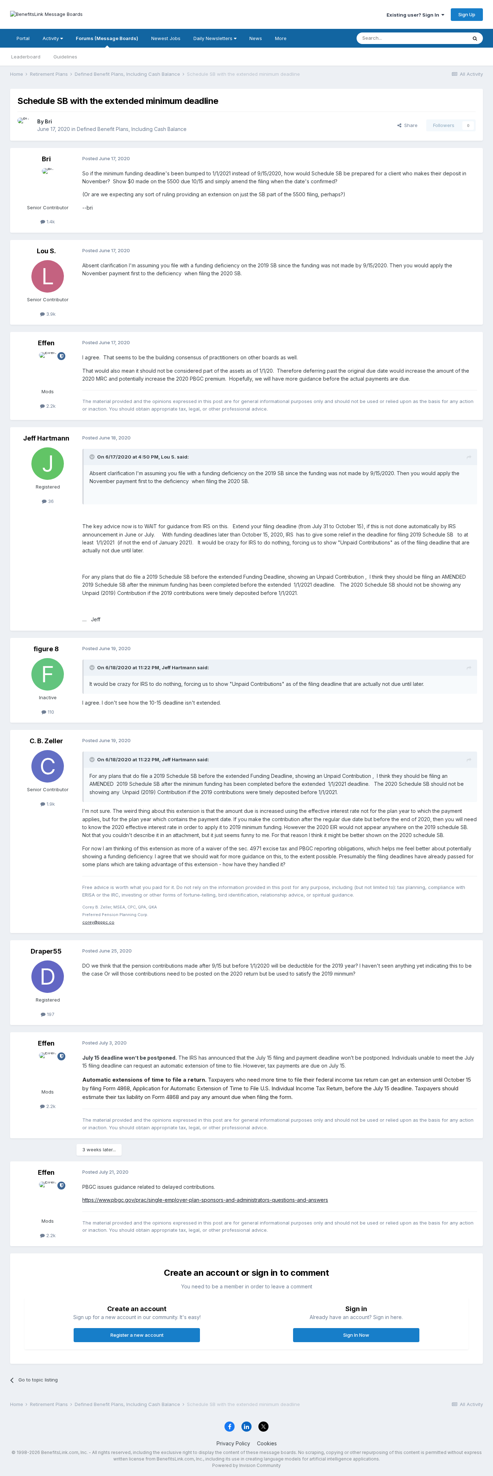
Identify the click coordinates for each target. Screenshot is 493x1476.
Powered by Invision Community (246, 1465)
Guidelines (65, 57)
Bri (48, 121)
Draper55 (46, 951)
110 (50, 712)
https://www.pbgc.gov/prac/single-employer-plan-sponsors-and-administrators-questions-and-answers (205, 1200)
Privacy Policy (233, 1443)
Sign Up (466, 14)
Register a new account (136, 1335)
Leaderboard (25, 57)
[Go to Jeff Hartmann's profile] (47, 463)
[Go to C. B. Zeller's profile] (47, 766)
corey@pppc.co (98, 922)
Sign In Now (356, 1335)
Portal (23, 38)
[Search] (475, 38)
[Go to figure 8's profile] (47, 674)
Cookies (267, 1443)
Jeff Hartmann (46, 438)
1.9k (50, 804)
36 (50, 501)
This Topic (446, 38)
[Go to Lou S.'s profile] (47, 276)
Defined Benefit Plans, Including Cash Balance (132, 129)
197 (49, 1014)
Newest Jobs (165, 38)
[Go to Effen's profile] (47, 368)
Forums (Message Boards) (107, 38)
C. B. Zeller (46, 741)
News (255, 38)
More (281, 38)
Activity (51, 38)
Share (409, 125)
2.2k (50, 406)
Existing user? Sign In (414, 15)
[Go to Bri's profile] (25, 125)
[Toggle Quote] (93, 457)
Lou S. (46, 251)
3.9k (50, 314)
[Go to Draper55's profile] (47, 976)
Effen (46, 343)
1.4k (50, 221)
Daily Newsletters (213, 38)
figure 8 (46, 649)
